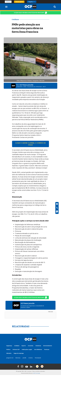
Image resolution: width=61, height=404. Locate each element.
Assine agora (19, 2)
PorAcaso (46, 349)
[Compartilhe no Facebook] (57, 204)
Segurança (9, 345)
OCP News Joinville (26, 85)
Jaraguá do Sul (9, 357)
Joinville (24, 357)
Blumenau (17, 357)
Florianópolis (38, 357)
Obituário (8, 353)
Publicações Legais (27, 349)
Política (8, 349)
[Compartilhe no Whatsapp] (57, 211)
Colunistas (38, 345)
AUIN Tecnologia (36, 373)
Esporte (24, 345)
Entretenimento (47, 345)
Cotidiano (16, 345)
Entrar (8, 2)
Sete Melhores (38, 349)
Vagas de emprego (19, 353)
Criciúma (30, 357)
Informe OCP (16, 349)
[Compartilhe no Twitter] (57, 208)
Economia (30, 345)
